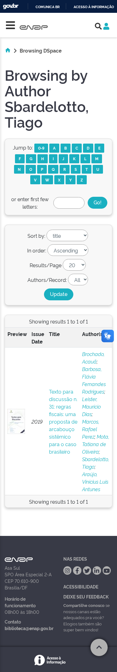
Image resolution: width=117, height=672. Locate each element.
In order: (36, 250)
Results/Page (45, 265)
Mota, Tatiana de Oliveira (95, 444)
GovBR (10, 6)
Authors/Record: (47, 279)
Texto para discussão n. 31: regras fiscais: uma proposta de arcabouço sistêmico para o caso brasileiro (63, 421)
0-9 (41, 147)
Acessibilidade (80, 586)
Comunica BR (48, 7)
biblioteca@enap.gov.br (29, 628)
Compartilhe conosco (84, 605)
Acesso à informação (94, 7)
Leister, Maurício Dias (91, 406)
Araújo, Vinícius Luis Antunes (95, 481)
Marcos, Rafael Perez (90, 429)
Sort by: (36, 235)
